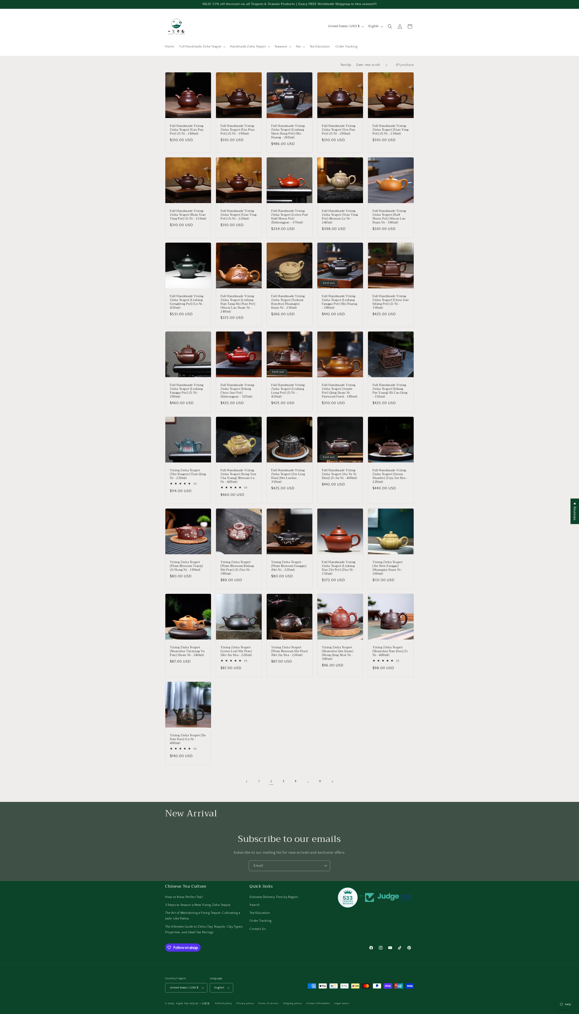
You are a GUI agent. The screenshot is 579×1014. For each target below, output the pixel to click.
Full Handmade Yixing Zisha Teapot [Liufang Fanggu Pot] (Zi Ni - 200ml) (187, 391)
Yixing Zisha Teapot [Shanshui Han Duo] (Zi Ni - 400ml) (390, 651)
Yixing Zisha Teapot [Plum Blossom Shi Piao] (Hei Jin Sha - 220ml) (289, 651)
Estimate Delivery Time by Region (273, 897)
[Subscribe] (325, 865)
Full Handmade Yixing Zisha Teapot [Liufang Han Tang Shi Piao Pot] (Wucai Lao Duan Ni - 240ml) (238, 303)
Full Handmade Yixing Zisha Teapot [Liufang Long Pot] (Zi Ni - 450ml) (288, 391)
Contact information (318, 1003)
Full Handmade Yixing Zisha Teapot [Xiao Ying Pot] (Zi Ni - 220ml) (239, 215)
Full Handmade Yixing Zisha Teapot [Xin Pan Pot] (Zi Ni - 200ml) (339, 130)
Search (254, 905)
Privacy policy (245, 1003)
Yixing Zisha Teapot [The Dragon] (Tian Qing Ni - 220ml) (188, 474)
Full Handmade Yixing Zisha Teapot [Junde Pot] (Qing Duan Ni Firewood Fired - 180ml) (339, 391)
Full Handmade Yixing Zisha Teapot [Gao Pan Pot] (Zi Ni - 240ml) (187, 130)
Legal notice (341, 1003)
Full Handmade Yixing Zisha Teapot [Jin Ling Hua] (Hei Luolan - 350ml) (288, 476)
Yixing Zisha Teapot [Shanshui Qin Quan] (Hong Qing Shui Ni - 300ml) (337, 653)
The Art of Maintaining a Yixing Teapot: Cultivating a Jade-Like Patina (202, 915)
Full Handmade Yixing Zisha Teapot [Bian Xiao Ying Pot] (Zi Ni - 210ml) (188, 215)
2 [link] (271, 781)
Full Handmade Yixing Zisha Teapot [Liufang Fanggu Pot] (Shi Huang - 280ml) (339, 302)
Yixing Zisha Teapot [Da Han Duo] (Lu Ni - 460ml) (188, 739)
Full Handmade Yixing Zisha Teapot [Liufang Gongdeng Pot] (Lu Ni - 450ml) (187, 302)
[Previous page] (247, 782)
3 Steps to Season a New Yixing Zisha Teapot (197, 905)
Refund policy (223, 1003)
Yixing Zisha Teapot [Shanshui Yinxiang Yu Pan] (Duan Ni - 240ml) (187, 651)
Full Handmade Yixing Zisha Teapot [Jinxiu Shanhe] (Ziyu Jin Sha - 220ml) (390, 476)
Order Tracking (260, 921)
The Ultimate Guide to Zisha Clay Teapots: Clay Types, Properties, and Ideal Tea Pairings (204, 929)
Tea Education (259, 912)
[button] (202, 46)
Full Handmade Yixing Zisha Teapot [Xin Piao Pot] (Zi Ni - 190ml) (238, 130)
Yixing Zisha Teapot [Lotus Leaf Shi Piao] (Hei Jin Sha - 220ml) (236, 651)
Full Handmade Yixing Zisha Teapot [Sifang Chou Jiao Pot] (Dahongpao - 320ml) (237, 391)
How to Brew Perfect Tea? (184, 897)
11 (320, 781)
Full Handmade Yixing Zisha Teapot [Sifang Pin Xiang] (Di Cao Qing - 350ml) (390, 391)
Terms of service (268, 1003)
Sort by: (346, 65)
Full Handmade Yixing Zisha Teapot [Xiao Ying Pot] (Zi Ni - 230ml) (391, 130)
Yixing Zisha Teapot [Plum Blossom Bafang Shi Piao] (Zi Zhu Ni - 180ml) (237, 568)
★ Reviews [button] (575, 511)
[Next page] (332, 782)
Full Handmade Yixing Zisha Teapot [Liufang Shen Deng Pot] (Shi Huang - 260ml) (288, 132)
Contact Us (257, 929)
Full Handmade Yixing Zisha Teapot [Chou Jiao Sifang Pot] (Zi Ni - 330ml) (391, 302)
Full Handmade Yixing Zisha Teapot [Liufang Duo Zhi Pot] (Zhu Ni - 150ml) (339, 568)
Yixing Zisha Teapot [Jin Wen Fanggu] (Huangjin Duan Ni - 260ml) (388, 568)
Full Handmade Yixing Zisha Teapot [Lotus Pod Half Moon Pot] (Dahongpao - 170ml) (289, 217)
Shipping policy (292, 1003)
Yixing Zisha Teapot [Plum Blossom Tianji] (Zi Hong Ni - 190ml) (186, 566)
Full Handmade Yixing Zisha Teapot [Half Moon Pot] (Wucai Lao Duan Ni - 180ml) (389, 217)
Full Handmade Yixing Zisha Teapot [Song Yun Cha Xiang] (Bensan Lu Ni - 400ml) (238, 476)
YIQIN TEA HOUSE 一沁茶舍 (193, 1003)
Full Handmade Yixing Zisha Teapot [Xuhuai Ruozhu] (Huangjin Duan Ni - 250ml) (288, 302)
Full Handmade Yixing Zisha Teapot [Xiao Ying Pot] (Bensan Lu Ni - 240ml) (340, 217)
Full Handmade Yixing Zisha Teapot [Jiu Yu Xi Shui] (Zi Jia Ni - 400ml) (339, 474)
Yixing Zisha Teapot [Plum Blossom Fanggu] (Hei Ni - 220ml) (288, 566)
